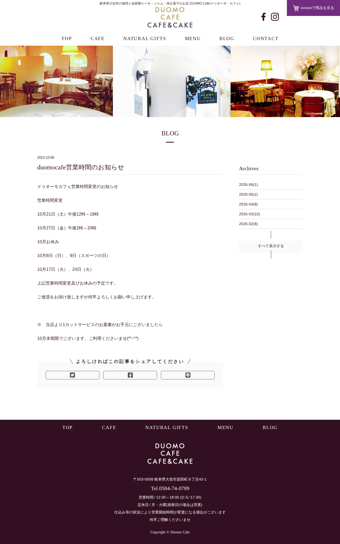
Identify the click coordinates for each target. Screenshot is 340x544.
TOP (66, 38)
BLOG (226, 38)
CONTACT (266, 38)
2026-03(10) (249, 214)
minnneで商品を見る (317, 8)
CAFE (98, 38)
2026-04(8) (248, 204)
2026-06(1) (248, 184)
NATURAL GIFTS (144, 38)
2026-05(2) (248, 194)
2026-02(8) (248, 224)
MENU (193, 38)
